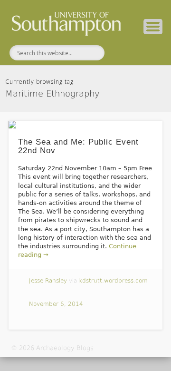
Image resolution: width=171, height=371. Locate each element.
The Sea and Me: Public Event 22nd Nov (78, 146)
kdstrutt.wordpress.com (113, 280)
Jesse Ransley (48, 280)
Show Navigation (152, 26)
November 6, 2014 (56, 304)
